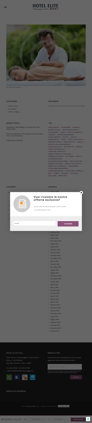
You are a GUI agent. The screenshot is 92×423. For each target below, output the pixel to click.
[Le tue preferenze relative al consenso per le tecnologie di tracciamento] (88, 419)
